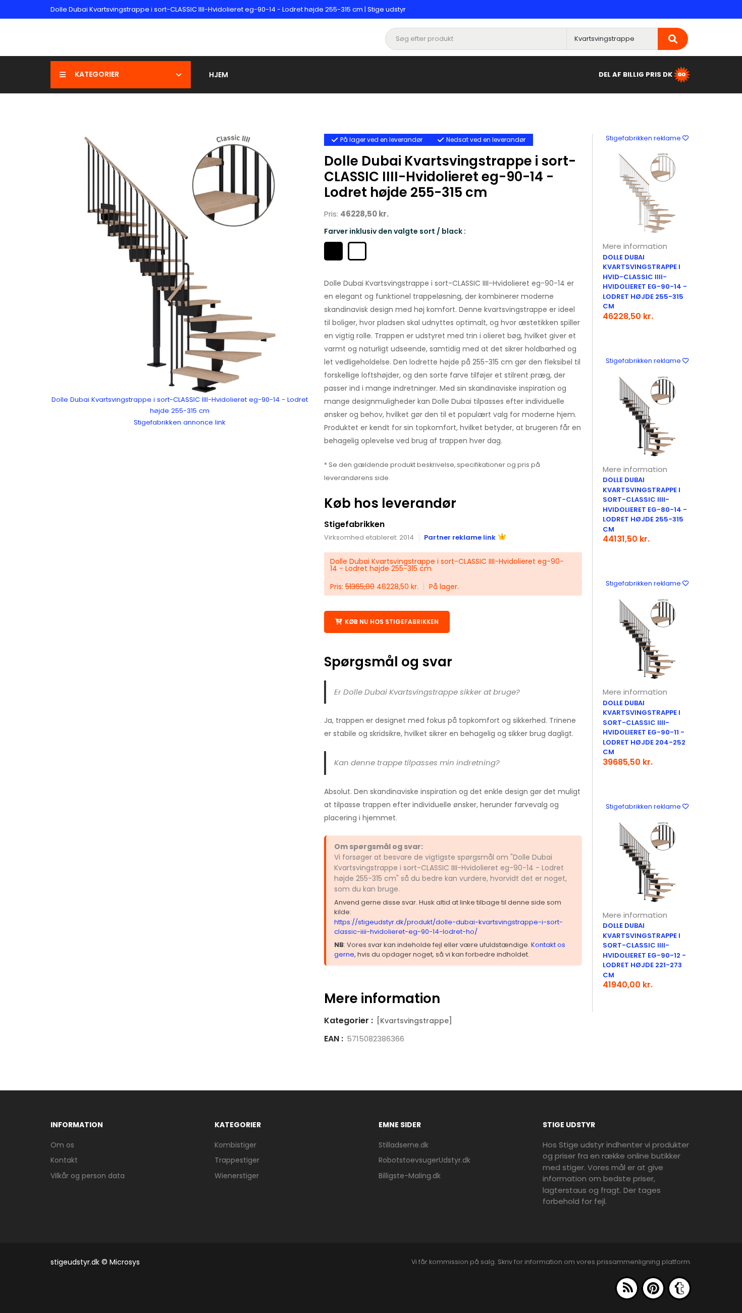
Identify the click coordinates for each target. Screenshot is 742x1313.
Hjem (218, 75)
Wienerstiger (237, 1176)
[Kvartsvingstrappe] (414, 1021)
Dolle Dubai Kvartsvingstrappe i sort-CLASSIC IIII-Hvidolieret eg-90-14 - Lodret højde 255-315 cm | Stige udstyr (228, 9)
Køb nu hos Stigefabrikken (392, 621)
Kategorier (97, 74)
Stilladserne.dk (404, 1145)
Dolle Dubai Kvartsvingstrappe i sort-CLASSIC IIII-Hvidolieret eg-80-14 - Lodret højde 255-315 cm (645, 504)
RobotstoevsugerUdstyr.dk (424, 1160)
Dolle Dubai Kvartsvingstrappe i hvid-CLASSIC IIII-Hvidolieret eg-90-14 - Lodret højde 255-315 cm (645, 281)
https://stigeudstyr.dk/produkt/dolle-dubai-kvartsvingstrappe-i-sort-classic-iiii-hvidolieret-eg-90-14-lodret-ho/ (448, 927)
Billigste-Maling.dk (410, 1176)
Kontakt (64, 1160)
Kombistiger (235, 1145)
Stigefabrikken (354, 524)
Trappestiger (237, 1160)
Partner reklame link (460, 537)
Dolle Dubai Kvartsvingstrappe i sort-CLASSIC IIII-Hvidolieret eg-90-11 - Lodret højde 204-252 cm (644, 727)
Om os (62, 1145)
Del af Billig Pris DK (635, 74)
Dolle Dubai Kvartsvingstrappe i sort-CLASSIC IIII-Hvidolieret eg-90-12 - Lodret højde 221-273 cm (644, 950)
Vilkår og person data (87, 1176)
